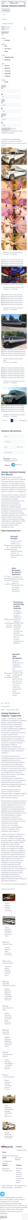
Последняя (23, 420)
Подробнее (3, 1213)
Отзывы (18, 1180)
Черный (7, 76)
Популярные (14, 131)
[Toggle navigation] (25, 3)
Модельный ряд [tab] (7, 23)
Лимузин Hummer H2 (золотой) (13, 287)
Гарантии (19, 1172)
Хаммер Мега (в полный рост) (12, 252)
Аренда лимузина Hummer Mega (14, 414)
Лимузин (7, 60)
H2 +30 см (8, 48)
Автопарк (19, 1168)
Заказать (7, 465)
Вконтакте (18, 1157)
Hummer (7, 40)
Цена (3, 114)
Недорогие (5, 133)
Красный (8, 73)
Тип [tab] (3, 14)
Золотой (7, 71)
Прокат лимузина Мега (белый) (8, 1061)
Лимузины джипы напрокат (7, 968)
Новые (20, 131)
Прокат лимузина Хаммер (7, 905)
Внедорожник (9, 57)
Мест (3, 86)
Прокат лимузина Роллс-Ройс (8, 1015)
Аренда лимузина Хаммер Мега (8, 1134)
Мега (6, 51)
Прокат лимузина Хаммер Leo (8, 929)
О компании (20, 1178)
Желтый (7, 68)
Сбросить (13, 129)
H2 (6, 46)
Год (3, 100)
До (2, 94)
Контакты (19, 1174)
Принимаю (11, 459)
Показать (5, 129)
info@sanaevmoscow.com (10, 1156)
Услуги (18, 1170)
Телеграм (18, 464)
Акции (18, 1182)
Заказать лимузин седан (7, 949)
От (2, 88)
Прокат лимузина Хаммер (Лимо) (14, 381)
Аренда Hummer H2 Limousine (13, 308)
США (6, 82)
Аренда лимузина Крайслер (7, 1039)
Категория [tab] (5, 10)
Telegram (18, 1159)
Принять (3, 1217)
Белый (7, 65)
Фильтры (5, 32)
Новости (18, 1176)
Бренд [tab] (4, 19)
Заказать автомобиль (8, 889)
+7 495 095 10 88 (21, 1150)
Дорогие (11, 133)
